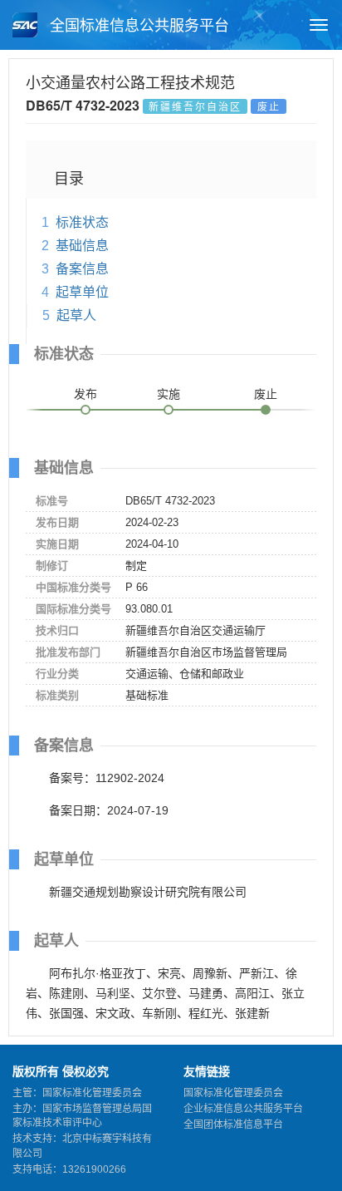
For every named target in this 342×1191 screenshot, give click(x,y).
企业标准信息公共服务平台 (243, 1109)
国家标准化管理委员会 (233, 1093)
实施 (168, 394)
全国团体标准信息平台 (233, 1124)
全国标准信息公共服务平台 (137, 25)
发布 (85, 394)
